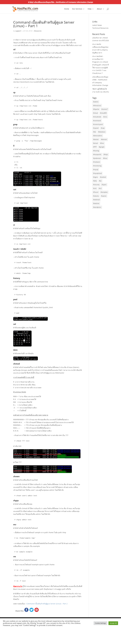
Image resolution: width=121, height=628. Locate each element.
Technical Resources (100, 28)
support (18, 31)
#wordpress (97, 207)
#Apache (96, 109)
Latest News (97, 25)
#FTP (95, 147)
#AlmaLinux (97, 106)
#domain (104, 139)
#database (101, 132)
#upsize (103, 196)
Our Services (77, 9)
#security (96, 185)
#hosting (96, 151)
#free (102, 143)
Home (66, 9)
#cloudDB (103, 113)
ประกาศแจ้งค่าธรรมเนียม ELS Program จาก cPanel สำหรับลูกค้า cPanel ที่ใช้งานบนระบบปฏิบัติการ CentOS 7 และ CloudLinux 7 (100, 64)
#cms (105, 117)
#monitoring (97, 166)
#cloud (95, 113)
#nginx (95, 177)
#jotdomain (97, 158)
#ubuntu (96, 196)
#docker (96, 139)
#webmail (96, 200)
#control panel (98, 124)
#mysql (95, 169)
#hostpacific (97, 154)
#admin (95, 102)
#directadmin (97, 136)
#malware (96, 162)
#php (95, 181)
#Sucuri (95, 192)
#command (97, 121)
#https (106, 154)
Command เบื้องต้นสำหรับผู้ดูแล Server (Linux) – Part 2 (46, 604)
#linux (105, 158)
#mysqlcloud (97, 173)
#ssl (100, 188)
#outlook (103, 177)
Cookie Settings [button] (100, 623)
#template (104, 192)
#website (96, 203)
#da (94, 132)
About (99, 9)
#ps (100, 181)
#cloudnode (97, 117)
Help (89, 9)
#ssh (94, 188)
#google (101, 147)
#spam (104, 185)
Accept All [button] (113, 623)
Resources (37, 31)
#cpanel (96, 128)
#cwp (102, 128)
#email (95, 143)
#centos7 (105, 109)
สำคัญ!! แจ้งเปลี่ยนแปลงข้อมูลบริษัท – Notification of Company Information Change (60, 2)
